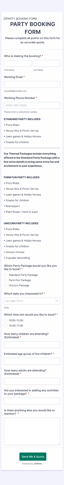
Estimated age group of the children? (29, 353)
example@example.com (15, 91)
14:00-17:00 (16, 325)
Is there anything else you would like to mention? (29, 412)
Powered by (32, 463)
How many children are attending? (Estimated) (26, 335)
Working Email (14, 77)
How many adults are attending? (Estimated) (25, 372)
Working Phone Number (20, 98)
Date (6, 307)
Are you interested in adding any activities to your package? (31, 392)
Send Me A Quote (33, 456)
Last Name (38, 70)
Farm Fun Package (20, 280)
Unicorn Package (19, 285)
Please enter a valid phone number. (20, 112)
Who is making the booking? (23, 56)
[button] (56, 301)
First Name (9, 70)
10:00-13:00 (16, 320)
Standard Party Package (23, 274)
